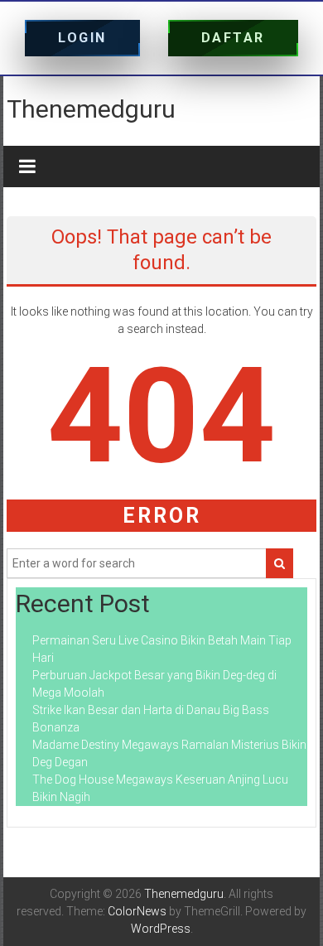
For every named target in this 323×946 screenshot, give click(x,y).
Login (82, 38)
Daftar (233, 38)
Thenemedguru (91, 108)
